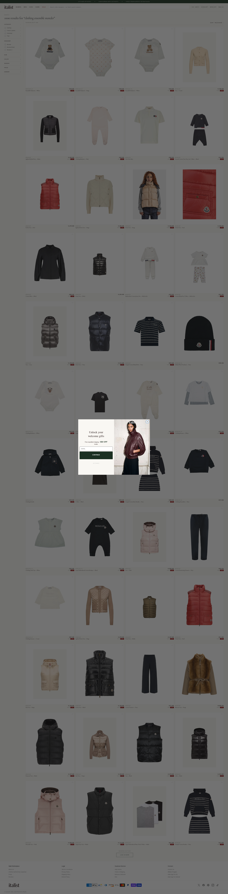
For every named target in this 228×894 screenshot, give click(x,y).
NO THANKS (96, 463)
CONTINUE (96, 455)
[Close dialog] (147, 421)
